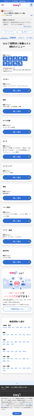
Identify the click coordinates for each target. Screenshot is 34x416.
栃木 (8, 334)
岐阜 (28, 342)
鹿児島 (29, 368)
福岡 (4, 368)
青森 (9, 327)
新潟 (4, 342)
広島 (16, 358)
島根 (8, 358)
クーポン (30, 38)
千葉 (20, 334)
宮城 (17, 327)
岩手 (13, 327)
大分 (20, 368)
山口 (20, 358)
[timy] (17, 3)
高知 (8, 361)
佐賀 (8, 368)
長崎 (12, 368)
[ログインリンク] (31, 5)
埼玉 (16, 334)
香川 (28, 358)
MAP (32, 15)
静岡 (4, 344)
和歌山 (25, 351)
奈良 (20, 351)
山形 (25, 327)
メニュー (4, 37)
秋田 (21, 327)
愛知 (8, 344)
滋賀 (4, 351)
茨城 (4, 334)
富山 (8, 342)
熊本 (16, 368)
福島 (29, 327)
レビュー (21, 38)
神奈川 (29, 334)
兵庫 (16, 351)
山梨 (20, 342)
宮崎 (24, 368)
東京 (24, 334)
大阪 (12, 351)
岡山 (12, 358)
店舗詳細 (13, 38)
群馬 (12, 334)
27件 (10, 15)
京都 (8, 351)
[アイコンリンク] (5, 58)
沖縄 (4, 370)
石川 (12, 342)
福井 (16, 342)
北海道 (5, 327)
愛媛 (4, 361)
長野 (24, 342)
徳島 (24, 358)
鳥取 (4, 358)
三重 (12, 344)
